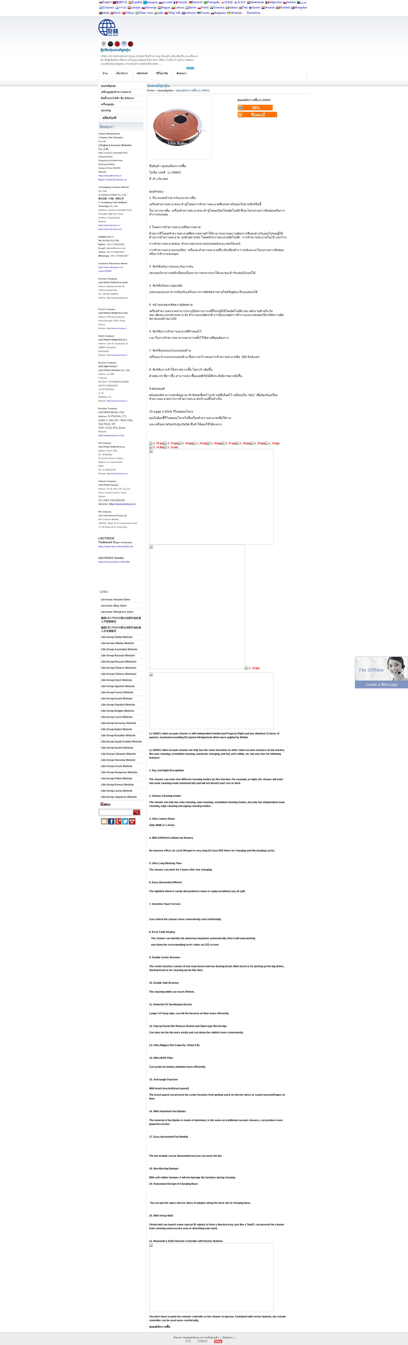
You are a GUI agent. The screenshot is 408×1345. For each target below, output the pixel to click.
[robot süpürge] (124, 13)
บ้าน (105, 73)
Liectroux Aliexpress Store (117, 611)
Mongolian (301, 7)
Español (137, 2)
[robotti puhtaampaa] (250, 8)
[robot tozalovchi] (137, 13)
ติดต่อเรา (182, 73)
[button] (381, 687)
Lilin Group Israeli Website (116, 698)
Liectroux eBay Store (114, 605)
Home (150, 90)
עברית (122, 7)
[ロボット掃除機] (222, 3)
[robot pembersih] (155, 13)
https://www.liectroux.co (112, 179)
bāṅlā (105, 12)
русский (167, 2)
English (107, 2)
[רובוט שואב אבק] (117, 8)
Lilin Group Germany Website (118, 723)
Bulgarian (220, 12)
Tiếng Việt (174, 12)
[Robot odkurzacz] (199, 8)
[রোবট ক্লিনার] (100, 13)
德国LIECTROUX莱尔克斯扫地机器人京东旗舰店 (121, 629)
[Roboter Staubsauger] (190, 3)
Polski (205, 7)
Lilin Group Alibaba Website (117, 643)
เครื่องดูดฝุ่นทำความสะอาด (116, 92)
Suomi (256, 7)
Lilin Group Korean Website (117, 784)
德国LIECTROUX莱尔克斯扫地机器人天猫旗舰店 (121, 620)
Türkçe (130, 12)
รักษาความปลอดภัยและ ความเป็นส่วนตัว (196, 1337)
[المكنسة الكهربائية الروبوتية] (298, 3)
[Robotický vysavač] (285, 3)
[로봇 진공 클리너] (235, 3)
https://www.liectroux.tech (110, 229)
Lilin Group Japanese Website (119, 796)
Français (182, 2)
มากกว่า (190, 68)
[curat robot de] (278, 8)
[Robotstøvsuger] (186, 8)
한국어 (241, 2)
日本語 (228, 2)
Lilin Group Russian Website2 (118, 661)
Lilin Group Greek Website (116, 766)
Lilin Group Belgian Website (117, 710)
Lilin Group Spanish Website (118, 686)
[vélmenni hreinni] (183, 13)
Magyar (165, 7)
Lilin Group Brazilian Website (118, 735)
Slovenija (150, 7)
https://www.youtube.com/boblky (114, 562)
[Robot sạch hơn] (166, 13)
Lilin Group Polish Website (116, 778)
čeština (291, 2)
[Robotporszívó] (159, 8)
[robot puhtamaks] (198, 13)
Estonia (205, 12)
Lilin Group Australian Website (119, 649)
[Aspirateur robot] (175, 3)
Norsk (117, 12)
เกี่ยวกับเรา (122, 73)
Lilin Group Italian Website (116, 729)
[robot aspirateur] (267, 3)
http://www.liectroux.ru (117, 401)
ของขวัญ (106, 110)
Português (213, 2)
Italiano (233, 7)
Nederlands (257, 2)
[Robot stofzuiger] (248, 3)
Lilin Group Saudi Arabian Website (121, 741)
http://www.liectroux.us (117, 474)
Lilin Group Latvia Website (116, 790)
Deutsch (197, 2)
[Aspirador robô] (205, 3)
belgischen (275, 2)
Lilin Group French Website (117, 692)
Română (285, 7)
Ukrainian (236, 12)
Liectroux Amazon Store (115, 599)
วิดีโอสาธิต (162, 73)
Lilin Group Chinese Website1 (118, 667)
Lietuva (179, 7)
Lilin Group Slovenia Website (118, 760)
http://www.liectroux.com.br (111, 435)
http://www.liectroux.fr (117, 328)
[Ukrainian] (228, 13)
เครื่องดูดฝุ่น (107, 104)
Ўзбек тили (146, 12)
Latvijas (135, 7)
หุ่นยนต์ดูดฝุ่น (108, 85)
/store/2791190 (104, 271)
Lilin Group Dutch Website (116, 680)
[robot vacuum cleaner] (100, 3)
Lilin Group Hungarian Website (119, 772)
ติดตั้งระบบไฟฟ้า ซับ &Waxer (117, 98)
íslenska (190, 12)
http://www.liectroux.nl (117, 355)
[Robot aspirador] (130, 3)
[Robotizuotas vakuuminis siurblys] (173, 8)
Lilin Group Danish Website (117, 747)
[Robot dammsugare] (211, 8)
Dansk (192, 7)
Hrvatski (270, 7)
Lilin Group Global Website (117, 637)
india (160, 12)
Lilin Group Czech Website (117, 717)
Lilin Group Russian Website (118, 655)
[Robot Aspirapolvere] (227, 8)
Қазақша (152, 2)
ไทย (245, 7)
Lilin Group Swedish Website (118, 704)
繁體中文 (121, 2)
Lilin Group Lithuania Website (118, 753)
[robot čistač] (263, 8)
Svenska (218, 7)
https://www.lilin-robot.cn (110, 175)
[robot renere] (112, 13)
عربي (303, 2)
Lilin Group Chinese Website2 (118, 673)
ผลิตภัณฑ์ (142, 73)
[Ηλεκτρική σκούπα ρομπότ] (100, 8)
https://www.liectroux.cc (109, 225)
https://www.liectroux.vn (122, 504)
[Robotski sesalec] (143, 8)
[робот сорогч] (293, 8)
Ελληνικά (108, 7)
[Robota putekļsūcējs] (129, 8)
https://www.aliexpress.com (110, 267)
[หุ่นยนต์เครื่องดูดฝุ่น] (240, 8)
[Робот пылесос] (145, 3)
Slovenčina (253, 12)
